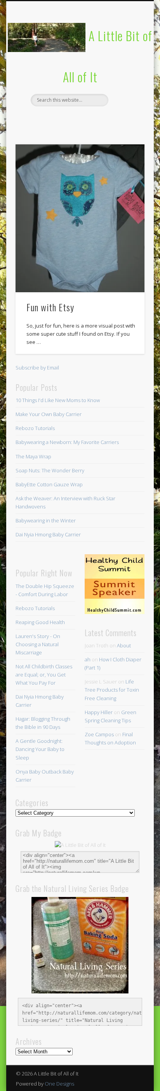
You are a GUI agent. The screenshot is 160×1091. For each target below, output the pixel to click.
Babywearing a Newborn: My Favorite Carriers (67, 442)
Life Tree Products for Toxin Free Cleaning (112, 689)
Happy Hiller (99, 712)
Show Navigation (125, 69)
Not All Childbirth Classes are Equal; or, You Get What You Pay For (44, 674)
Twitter (63, 119)
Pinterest (79, 119)
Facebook (47, 119)
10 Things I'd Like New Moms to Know (58, 400)
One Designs (59, 1083)
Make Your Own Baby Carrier (49, 414)
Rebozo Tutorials (35, 428)
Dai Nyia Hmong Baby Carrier (48, 534)
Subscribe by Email (37, 367)
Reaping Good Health (40, 622)
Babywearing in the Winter (46, 520)
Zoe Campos (99, 734)
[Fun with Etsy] (80, 218)
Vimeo (95, 119)
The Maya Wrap (33, 456)
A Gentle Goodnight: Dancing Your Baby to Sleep (40, 749)
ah (87, 659)
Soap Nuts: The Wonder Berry (50, 470)
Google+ (110, 119)
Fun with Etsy (50, 307)
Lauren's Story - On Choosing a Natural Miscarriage (38, 644)
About (124, 645)
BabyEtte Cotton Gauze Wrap (49, 484)
